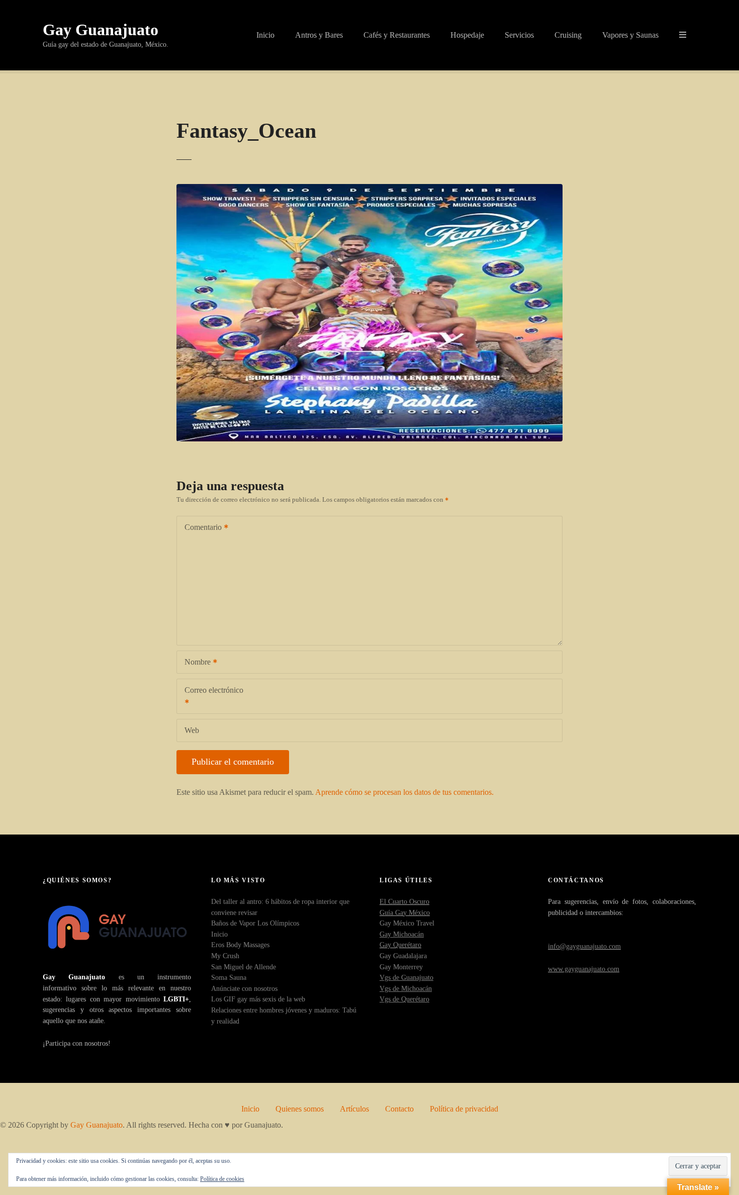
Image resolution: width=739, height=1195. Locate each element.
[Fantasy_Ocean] (369, 190)
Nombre (195, 663)
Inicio (265, 35)
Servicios (519, 35)
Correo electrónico (210, 697)
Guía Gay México (405, 912)
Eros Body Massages (240, 945)
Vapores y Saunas (630, 35)
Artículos (354, 1109)
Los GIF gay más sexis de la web (258, 999)
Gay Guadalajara (403, 956)
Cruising (568, 35)
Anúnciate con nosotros (244, 988)
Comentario (200, 528)
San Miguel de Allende (243, 967)
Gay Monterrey (401, 967)
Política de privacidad (464, 1109)
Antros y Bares (319, 35)
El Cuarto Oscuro (404, 901)
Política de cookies (222, 1178)
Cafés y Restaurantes (396, 35)
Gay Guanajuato (100, 30)
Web (191, 730)
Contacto (399, 1109)
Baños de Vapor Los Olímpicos (255, 923)
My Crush (225, 956)
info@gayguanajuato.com (584, 946)
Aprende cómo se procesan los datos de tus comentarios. (404, 792)
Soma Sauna (228, 977)
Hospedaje (467, 35)
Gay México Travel (407, 923)
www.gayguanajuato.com (583, 969)
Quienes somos (299, 1109)
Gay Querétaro (400, 945)
